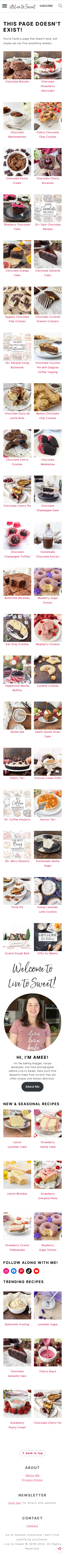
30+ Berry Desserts (17, 861)
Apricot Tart (48, 819)
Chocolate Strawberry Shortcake (48, 86)
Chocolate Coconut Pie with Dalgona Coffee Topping (47, 367)
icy (41, 1479)
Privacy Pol (30, 1479)
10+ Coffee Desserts (17, 819)
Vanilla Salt (17, 731)
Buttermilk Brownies (17, 598)
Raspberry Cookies (48, 644)
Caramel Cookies (48, 685)
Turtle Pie (17, 907)
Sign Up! (15, 1502)
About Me (32, 1086)
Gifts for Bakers (48, 953)
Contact (32, 1525)
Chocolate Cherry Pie (17, 505)
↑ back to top (32, 1453)
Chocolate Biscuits (17, 81)
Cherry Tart (17, 778)
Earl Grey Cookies (17, 644)
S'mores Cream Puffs (47, 778)
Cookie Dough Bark (17, 953)
